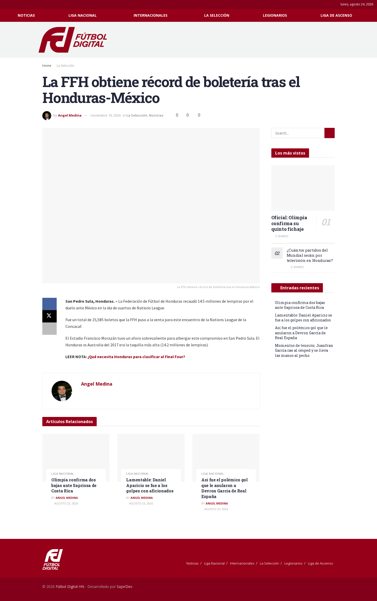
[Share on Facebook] (49, 304)
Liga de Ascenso (336, 15)
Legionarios (275, 15)
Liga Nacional (82, 15)
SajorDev (124, 586)
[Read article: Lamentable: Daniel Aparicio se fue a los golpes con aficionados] (150, 458)
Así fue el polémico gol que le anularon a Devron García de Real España (224, 488)
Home (46, 65)
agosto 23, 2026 (66, 503)
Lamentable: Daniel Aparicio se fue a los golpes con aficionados (149, 485)
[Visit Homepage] (75, 40)
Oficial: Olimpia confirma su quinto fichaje (289, 223)
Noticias (26, 15)
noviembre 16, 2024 (106, 115)
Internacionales (150, 15)
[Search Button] (371, 15)
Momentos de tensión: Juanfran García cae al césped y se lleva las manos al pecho (304, 350)
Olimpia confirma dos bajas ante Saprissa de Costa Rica (73, 485)
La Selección (216, 15)
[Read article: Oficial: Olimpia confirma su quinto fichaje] (303, 188)
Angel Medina (70, 115)
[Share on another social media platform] (49, 328)
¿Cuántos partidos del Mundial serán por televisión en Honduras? (310, 255)
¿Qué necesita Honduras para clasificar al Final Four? (136, 356)
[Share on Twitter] (49, 316)
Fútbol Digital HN (70, 586)
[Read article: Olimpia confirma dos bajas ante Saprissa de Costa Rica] (76, 458)
